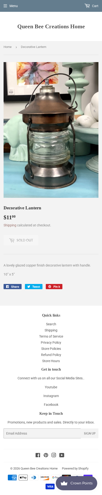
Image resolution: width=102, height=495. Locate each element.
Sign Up (89, 433)
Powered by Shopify (75, 468)
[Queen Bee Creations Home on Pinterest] (45, 456)
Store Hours (51, 361)
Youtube (51, 387)
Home (8, 47)
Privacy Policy (51, 342)
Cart (94, 6)
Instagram (51, 396)
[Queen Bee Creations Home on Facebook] (37, 456)
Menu (13, 6)
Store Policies (51, 349)
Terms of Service (51, 336)
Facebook (51, 404)
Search (51, 324)
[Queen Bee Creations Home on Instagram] (53, 456)
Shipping (10, 225)
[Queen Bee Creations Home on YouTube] (61, 456)
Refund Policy (51, 355)
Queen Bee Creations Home (51, 26)
